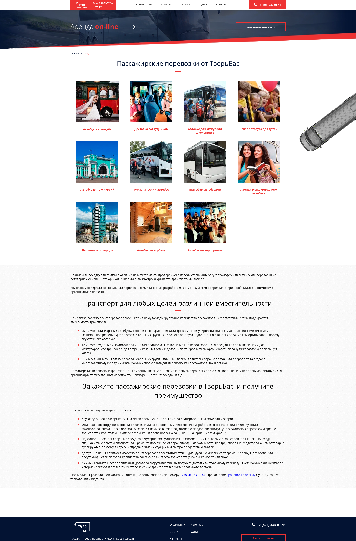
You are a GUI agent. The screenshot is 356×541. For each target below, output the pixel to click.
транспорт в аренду (241, 475)
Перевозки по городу (97, 250)
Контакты (222, 4)
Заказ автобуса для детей (259, 129)
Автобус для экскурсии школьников (205, 130)
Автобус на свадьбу (97, 129)
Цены (203, 4)
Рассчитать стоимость (261, 26)
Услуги (186, 4)
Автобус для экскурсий (97, 189)
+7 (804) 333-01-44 (269, 4)
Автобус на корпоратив (205, 250)
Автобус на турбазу (151, 250)
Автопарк (167, 4)
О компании (144, 4)
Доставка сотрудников (151, 129)
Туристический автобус (151, 189)
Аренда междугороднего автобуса (258, 191)
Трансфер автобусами (205, 189)
